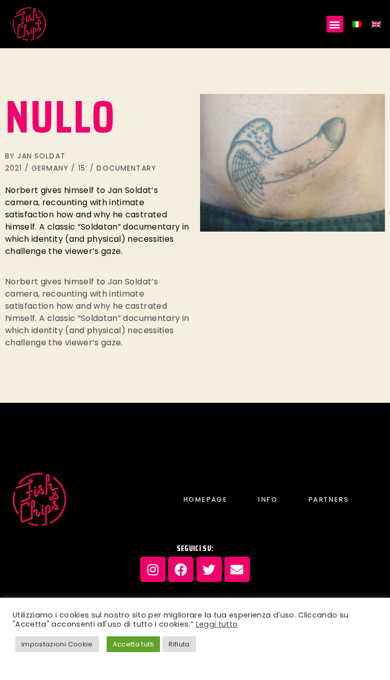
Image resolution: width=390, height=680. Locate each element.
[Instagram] (153, 569)
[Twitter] (209, 569)
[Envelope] (237, 569)
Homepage (205, 499)
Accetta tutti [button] (133, 644)
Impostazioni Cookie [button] (57, 644)
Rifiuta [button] (179, 644)
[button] (335, 24)
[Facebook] (180, 569)
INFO (267, 499)
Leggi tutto (217, 624)
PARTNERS (328, 499)
